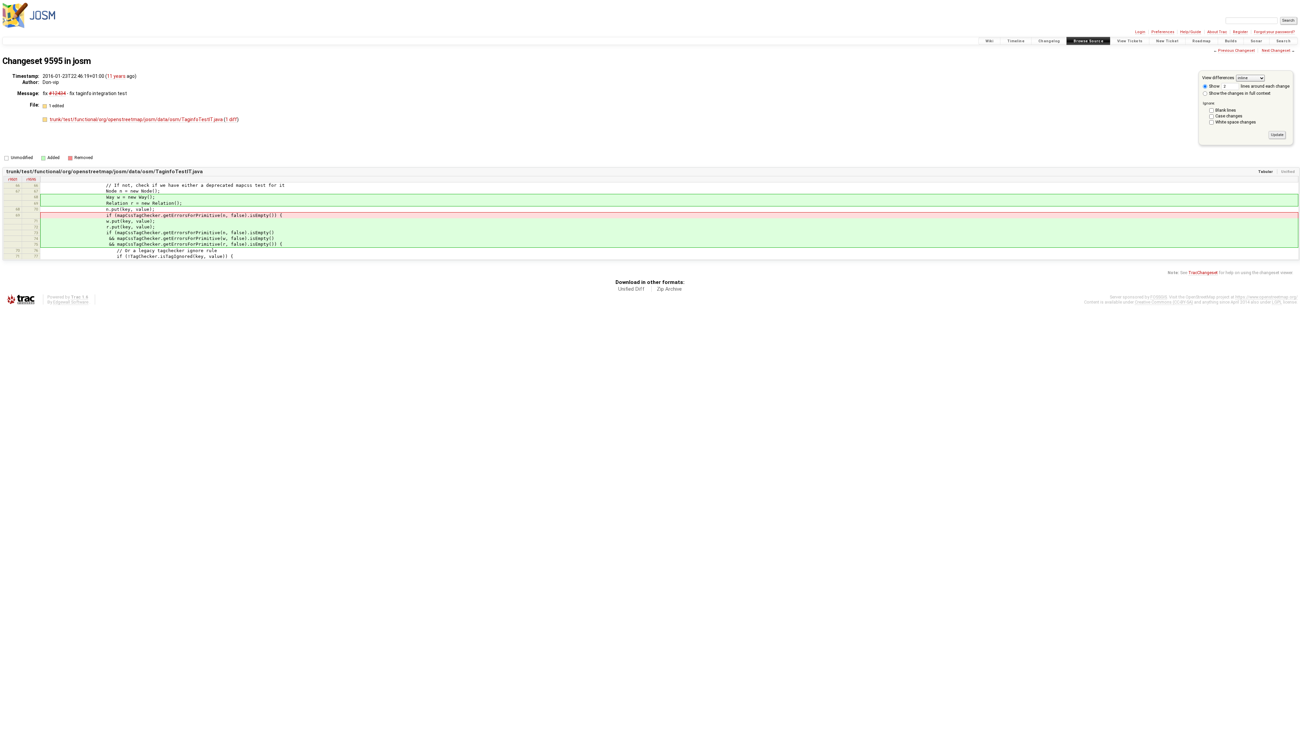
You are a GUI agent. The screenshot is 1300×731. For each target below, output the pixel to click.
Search (1283, 41)
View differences (1218, 77)
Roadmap (1201, 41)
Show (1213, 86)
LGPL (1277, 302)
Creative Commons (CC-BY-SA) (1164, 302)
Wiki (989, 41)
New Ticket (1167, 41)
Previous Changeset (1236, 50)
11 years (116, 76)
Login (1140, 32)
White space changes (1235, 122)
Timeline (1015, 41)
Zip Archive (669, 289)
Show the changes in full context (1239, 93)
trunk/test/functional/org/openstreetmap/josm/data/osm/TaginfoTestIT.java (136, 119)
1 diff (231, 119)
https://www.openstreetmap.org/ (1266, 297)
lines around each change (1265, 86)
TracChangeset (1203, 272)
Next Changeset (1276, 50)
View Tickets (1130, 41)
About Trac (1217, 32)
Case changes (1228, 115)
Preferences (1162, 32)
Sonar (1256, 41)
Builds (1231, 41)
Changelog (1049, 41)
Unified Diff (631, 289)
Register (1240, 32)
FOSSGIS (1158, 297)
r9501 (13, 179)
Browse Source (1088, 41)
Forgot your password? (1274, 32)
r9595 (31, 179)
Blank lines (1225, 110)
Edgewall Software (70, 302)
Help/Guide (1190, 32)
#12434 (57, 93)
